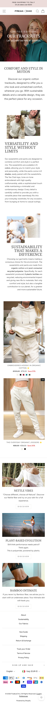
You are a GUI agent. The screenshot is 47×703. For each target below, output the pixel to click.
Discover (23, 506)
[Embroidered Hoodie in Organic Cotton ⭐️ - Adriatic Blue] (27, 375)
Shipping (23, 636)
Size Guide (23, 632)
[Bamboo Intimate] (23, 575)
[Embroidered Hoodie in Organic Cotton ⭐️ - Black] (21, 375)
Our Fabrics (23, 624)
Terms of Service (23, 653)
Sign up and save (23, 665)
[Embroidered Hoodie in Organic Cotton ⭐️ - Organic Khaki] (30, 375)
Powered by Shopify (23, 701)
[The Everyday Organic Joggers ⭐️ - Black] (25, 449)
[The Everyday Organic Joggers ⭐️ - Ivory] (22, 449)
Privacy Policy (23, 657)
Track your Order (23, 649)
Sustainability (23, 619)
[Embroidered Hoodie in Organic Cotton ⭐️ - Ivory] (18, 375)
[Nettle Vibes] (23, 475)
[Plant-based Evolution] (23, 525)
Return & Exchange (23, 641)
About (23, 615)
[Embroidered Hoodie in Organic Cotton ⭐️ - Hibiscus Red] (24, 375)
